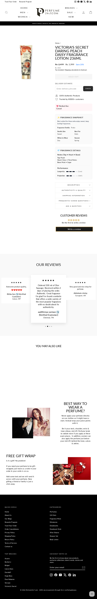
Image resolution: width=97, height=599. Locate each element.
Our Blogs (8, 519)
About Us (8, 515)
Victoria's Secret (10, 586)
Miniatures (53, 522)
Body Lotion (54, 539)
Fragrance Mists (55, 519)
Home (24, 8)
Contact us (8, 546)
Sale (70, 12)
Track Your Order (11, 2)
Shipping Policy (10, 536)
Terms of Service (11, 543)
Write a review (74, 229)
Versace (7, 583)
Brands (70, 8)
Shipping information (74, 195)
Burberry (8, 562)
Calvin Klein (9, 569)
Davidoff (8, 572)
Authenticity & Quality (74, 190)
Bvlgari (7, 565)
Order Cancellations (12, 529)
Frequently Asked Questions (74, 201)
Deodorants (54, 526)
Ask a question (74, 206)
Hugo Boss (8, 576)
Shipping (68, 70)
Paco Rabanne (10, 579)
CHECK (88, 88)
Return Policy (9, 539)
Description (74, 185)
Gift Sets (53, 515)
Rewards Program (25, 2)
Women (23, 17)
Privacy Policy (10, 532)
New (71, 17)
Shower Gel (54, 536)
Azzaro (7, 558)
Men (23, 12)
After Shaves (54, 532)
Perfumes (53, 512)
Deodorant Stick (55, 529)
